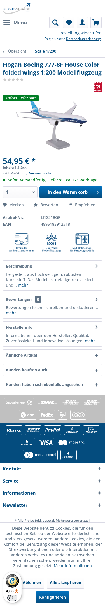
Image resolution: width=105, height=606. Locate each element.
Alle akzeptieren (65, 582)
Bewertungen (19, 299)
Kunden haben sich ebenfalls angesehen (44, 384)
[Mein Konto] (82, 22)
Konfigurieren (52, 597)
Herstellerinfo (19, 327)
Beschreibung (19, 266)
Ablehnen (32, 582)
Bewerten (49, 204)
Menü (20, 22)
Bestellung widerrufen (81, 32)
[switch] (12, 598)
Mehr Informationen (73, 565)
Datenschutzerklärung (83, 38)
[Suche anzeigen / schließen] (54, 22)
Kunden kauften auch (26, 369)
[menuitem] (15, 22)
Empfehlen (84, 204)
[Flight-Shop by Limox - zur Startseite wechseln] (17, 8)
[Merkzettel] (68, 22)
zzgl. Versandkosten (37, 173)
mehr (22, 285)
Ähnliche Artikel (21, 355)
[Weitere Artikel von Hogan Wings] (98, 87)
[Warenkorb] (96, 22)
